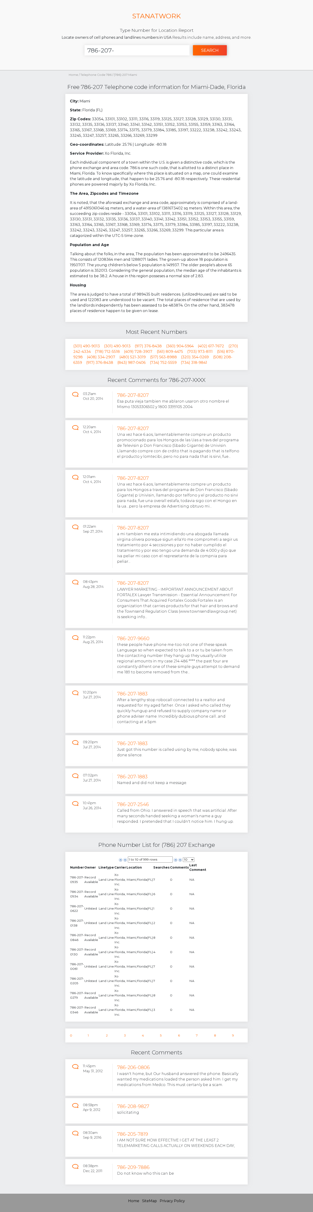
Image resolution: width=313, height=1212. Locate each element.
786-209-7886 (133, 1167)
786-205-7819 (132, 1134)
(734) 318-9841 (194, 362)
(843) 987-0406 (131, 362)
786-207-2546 (133, 804)
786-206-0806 (133, 1067)
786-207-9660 (133, 638)
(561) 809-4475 (170, 351)
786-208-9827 (133, 1106)
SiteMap (149, 1201)
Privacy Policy (172, 1201)
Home (73, 75)
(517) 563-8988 (163, 357)
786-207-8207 (133, 395)
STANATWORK (156, 16)
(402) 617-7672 (211, 346)
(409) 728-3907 (138, 351)
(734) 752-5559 (163, 362)
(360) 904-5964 (180, 346)
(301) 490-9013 (86, 346)
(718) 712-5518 (107, 351)
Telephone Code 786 (96, 75)
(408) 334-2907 (101, 357)
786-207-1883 (132, 693)
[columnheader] (77, 867)
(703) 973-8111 (200, 351)
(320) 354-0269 (195, 357)
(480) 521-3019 (132, 357)
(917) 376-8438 (148, 346)
